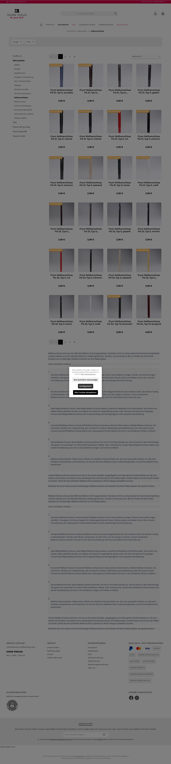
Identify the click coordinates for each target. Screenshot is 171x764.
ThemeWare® (106, 758)
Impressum (92, 647)
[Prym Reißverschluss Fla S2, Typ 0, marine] (148, 214)
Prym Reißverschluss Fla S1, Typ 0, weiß (149, 183)
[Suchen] (115, 13)
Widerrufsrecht (94, 661)
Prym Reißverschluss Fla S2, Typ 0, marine (149, 230)
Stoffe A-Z (17, 56)
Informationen (96, 643)
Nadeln (17, 65)
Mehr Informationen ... (88, 374)
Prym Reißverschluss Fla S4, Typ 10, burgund (149, 322)
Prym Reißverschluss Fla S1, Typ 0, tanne (120, 183)
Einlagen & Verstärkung (23, 77)
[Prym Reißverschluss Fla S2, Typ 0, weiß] (90, 306)
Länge (16, 42)
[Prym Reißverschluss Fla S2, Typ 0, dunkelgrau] (90, 214)
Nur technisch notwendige (85, 380)
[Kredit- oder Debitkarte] (143, 648)
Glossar (50, 654)
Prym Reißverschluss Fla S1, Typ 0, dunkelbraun (91, 91)
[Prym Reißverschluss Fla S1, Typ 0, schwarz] (148, 121)
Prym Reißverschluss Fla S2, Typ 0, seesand (119, 276)
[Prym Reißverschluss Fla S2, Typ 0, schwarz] (90, 260)
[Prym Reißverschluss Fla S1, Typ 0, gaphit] (148, 75)
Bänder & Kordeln (21, 89)
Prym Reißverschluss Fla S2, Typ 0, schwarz (90, 276)
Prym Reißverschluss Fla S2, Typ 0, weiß (91, 322)
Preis (28, 42)
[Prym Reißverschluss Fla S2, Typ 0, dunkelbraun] (61, 214)
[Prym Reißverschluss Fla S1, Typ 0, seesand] (90, 168)
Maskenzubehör (20, 118)
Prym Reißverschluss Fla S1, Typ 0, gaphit (149, 91)
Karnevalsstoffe (20, 131)
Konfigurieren (85, 386)
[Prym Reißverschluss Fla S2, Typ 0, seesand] (119, 260)
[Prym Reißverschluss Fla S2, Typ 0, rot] (61, 260)
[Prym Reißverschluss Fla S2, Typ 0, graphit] (119, 214)
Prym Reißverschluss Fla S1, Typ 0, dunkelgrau (120, 91)
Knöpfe (17, 69)
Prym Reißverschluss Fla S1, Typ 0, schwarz (148, 137)
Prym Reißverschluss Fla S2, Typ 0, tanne (61, 322)
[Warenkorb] (162, 13)
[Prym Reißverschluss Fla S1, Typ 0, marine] (61, 121)
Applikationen (19, 73)
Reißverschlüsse (21, 98)
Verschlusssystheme (22, 93)
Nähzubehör (19, 60)
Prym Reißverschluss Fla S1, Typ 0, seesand (91, 183)
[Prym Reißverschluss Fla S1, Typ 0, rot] (119, 121)
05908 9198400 (14, 651)
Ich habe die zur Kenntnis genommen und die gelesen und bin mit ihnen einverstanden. (87, 739)
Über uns (91, 668)
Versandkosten (79, 756)
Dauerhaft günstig (21, 127)
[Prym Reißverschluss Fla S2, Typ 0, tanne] (61, 306)
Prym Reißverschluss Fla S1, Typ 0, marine (61, 137)
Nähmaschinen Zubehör (24, 114)
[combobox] (86, 13)
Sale (15, 122)
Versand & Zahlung (95, 658)
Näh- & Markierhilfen (22, 81)
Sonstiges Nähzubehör (23, 110)
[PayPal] (131, 648)
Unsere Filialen (53, 647)
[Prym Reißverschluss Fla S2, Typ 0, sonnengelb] (148, 260)
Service (51, 643)
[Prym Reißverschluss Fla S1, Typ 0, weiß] (148, 168)
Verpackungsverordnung (98, 664)
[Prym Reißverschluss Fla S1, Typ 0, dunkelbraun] (90, 75)
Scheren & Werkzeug (22, 106)
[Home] (43, 25)
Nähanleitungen (53, 651)
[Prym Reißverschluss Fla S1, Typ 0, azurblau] (61, 75)
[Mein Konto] (155, 13)
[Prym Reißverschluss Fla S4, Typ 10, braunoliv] (119, 306)
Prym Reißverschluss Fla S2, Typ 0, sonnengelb (149, 276)
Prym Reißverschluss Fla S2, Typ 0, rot (61, 276)
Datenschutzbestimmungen (61, 739)
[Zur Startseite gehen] (16, 14)
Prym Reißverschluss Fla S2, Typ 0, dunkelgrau (91, 230)
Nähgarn (17, 85)
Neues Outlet (19, 136)
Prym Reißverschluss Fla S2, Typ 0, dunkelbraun (61, 230)
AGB (90, 654)
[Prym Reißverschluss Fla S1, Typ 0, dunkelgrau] (119, 75)
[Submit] (104, 734)
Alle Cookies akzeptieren (85, 392)
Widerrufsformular (54, 658)
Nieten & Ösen (20, 102)
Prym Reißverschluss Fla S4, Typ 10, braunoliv (119, 322)
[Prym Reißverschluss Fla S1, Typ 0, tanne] (119, 168)
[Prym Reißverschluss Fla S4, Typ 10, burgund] (148, 306)
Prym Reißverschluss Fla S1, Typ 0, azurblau (61, 91)
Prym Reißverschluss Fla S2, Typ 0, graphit (120, 230)
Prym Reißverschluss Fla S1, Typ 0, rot (120, 137)
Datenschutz (93, 651)
